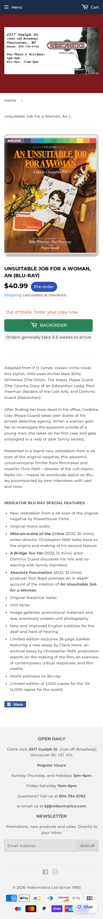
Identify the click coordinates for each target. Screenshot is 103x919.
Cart (94, 7)
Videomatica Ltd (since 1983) (54, 887)
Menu (16, 7)
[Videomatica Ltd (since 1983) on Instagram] (55, 872)
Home (10, 100)
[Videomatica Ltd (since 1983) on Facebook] (45, 872)
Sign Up (87, 846)
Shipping (13, 295)
